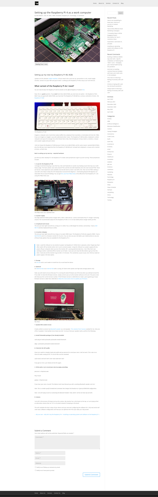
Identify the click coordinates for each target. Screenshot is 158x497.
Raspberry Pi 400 (39, 98)
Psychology (110, 177)
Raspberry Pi (65, 15)
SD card (38, 262)
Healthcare (110, 157)
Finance (109, 154)
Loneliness (110, 169)
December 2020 (111, 104)
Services (108, 3)
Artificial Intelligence (113, 124)
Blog (122, 3)
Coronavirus (110, 134)
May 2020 (110, 109)
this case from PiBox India (68, 173)
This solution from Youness (78, 329)
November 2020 (111, 107)
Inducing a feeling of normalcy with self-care (115, 79)
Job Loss (109, 164)
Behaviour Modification (113, 126)
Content (109, 129)
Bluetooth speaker (56, 329)
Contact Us (116, 3)
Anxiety (109, 118)
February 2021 (111, 102)
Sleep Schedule (111, 187)
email (108, 149)
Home (95, 3)
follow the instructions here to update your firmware (72, 279)
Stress (109, 195)
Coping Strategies (112, 131)
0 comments (80, 15)
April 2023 (110, 99)
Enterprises (110, 151)
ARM (54, 15)
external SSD (39, 268)
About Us (101, 3)
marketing (110, 172)
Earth (108, 139)
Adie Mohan (39, 15)
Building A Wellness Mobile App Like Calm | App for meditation (114, 59)
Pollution (109, 174)
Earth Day (110, 141)
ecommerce (110, 144)
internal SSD (50, 268)
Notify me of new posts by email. (46, 470)
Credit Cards (110, 136)
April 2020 (110, 112)
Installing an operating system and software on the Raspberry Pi (115, 48)
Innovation (59, 15)
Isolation (109, 162)
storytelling (110, 192)
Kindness (109, 167)
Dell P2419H (38, 236)
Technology (73, 15)
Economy (109, 146)
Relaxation (110, 182)
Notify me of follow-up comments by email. (48, 467)
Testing (109, 200)
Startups (109, 190)
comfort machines (53, 78)
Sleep (108, 185)
